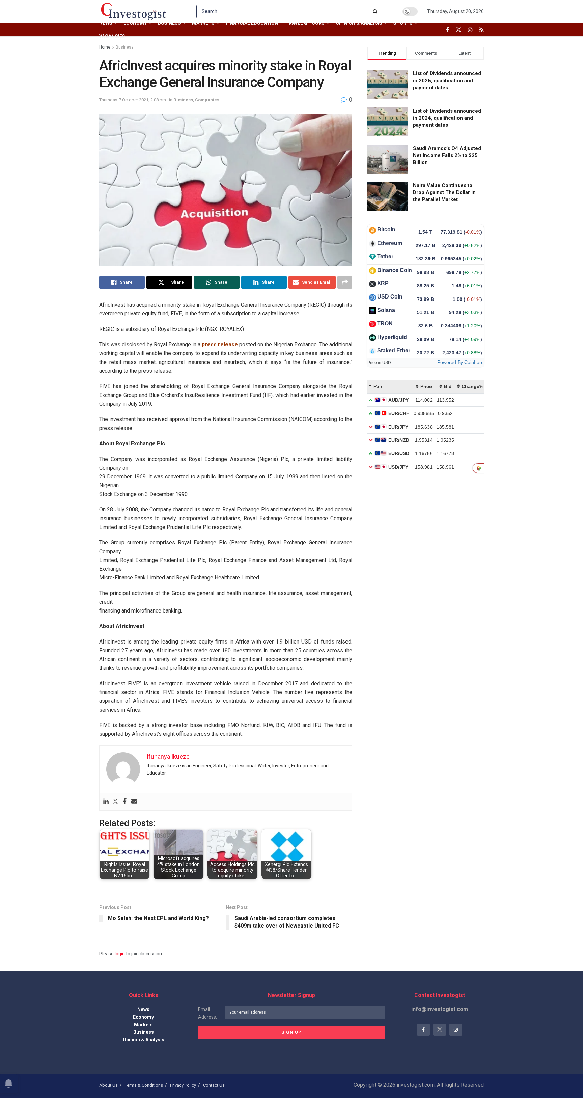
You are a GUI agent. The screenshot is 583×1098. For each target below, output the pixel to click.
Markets (203, 23)
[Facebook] (125, 801)
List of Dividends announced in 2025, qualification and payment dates (447, 80)
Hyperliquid (392, 337)
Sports (403, 23)
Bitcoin (386, 229)
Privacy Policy (183, 1085)
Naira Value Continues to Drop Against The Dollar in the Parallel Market (444, 192)
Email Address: (207, 1013)
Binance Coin (394, 270)
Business (169, 23)
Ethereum (389, 243)
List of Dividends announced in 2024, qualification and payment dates (447, 118)
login (120, 953)
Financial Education (252, 23)
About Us (108, 1085)
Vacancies (112, 36)
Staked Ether (393, 350)
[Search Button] (376, 11)
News (105, 23)
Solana (386, 310)
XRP (383, 283)
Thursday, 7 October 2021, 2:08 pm (132, 99)
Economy (135, 23)
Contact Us (214, 1085)
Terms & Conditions (144, 1085)
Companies (207, 99)
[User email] (134, 801)
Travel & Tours (305, 23)
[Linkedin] (106, 801)
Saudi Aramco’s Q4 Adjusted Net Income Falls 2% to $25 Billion (447, 155)
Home (104, 47)
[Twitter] (115, 801)
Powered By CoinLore (460, 362)
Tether (385, 256)
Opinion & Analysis (359, 23)
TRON (385, 323)
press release (220, 344)
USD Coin (389, 297)
